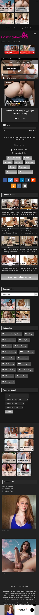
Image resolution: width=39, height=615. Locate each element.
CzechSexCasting (10, 352)
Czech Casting (21, 346)
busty (13, 167)
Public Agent (8, 376)
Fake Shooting (9, 364)
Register (29, 28)
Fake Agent (23, 358)
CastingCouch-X (10, 340)
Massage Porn (7, 486)
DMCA (12, 586)
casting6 (29, 334)
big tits (28, 157)
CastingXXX (25, 340)
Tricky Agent (23, 376)
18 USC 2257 (24, 586)
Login (22, 28)
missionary (12, 172)
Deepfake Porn (7, 491)
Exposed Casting (27, 352)
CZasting (7, 346)
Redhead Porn (7, 489)
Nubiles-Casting (15, 157)
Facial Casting (9, 358)
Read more (18, 145)
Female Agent (24, 364)
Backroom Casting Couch (13, 334)
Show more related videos (19, 277)
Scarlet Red (23, 153)
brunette (30, 162)
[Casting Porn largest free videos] (16, 35)
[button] (37, 2)
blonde (9, 162)
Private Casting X (26, 370)
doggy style (24, 167)
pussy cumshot (26, 172)
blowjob (19, 162)
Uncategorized (9, 382)
